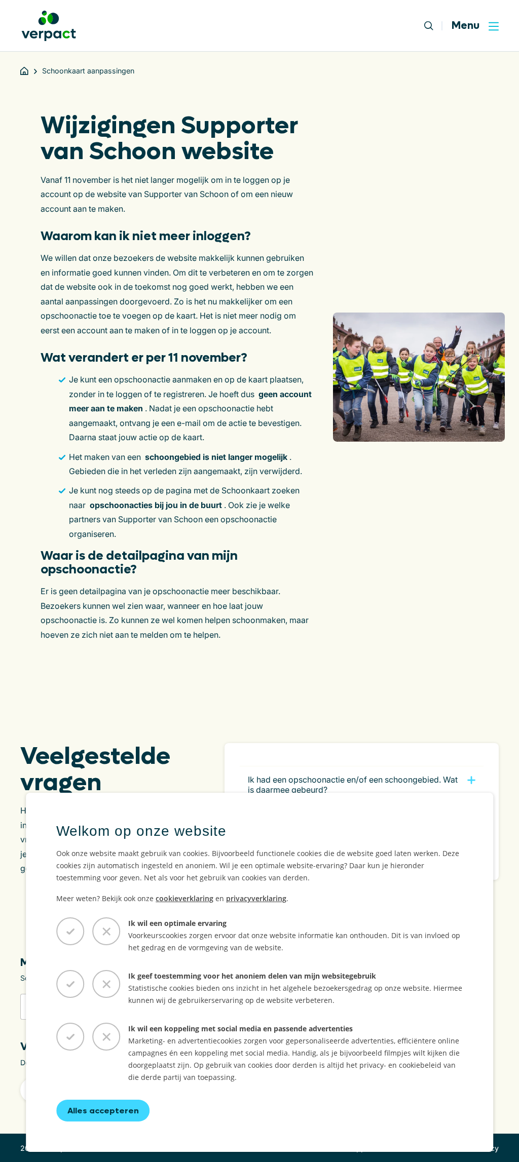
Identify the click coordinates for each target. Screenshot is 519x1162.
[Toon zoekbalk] (433, 25)
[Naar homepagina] (48, 26)
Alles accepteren (103, 1110)
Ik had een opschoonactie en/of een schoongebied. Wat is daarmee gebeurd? (353, 784)
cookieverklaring (184, 898)
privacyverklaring (256, 898)
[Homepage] (24, 71)
